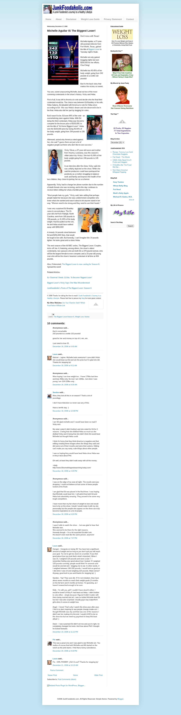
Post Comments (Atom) (67, 679)
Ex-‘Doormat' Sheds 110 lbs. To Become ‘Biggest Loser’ (69, 277)
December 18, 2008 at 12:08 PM (65, 411)
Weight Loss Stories (82, 317)
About (59, 19)
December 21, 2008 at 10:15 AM (65, 665)
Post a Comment (56, 670)
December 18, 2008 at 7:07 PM (65, 538)
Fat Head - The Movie (121, 157)
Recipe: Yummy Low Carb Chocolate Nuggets (123, 153)
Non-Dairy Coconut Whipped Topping (120, 171)
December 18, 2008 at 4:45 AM (65, 346)
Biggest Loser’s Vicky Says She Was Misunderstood (68, 283)
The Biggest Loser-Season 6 (64, 317)
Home (48, 19)
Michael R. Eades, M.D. (122, 197)
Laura (55, 354)
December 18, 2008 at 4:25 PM (65, 471)
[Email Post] (53, 314)
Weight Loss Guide (90, 19)
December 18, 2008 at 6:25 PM (65, 514)
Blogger (120, 699)
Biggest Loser (94, 49)
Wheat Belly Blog (120, 186)
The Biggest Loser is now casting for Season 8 (80, 264)
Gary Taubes (118, 182)
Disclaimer (71, 19)
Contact (130, 19)
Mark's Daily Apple (121, 193)
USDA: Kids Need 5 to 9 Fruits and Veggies (122, 161)
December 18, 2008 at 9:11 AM (65, 365)
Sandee (56, 392)
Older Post (98, 675)
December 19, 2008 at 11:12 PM (65, 632)
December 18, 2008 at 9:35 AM (65, 385)
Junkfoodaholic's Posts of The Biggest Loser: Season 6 (69, 288)
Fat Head (117, 189)
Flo (54, 640)
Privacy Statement (113, 19)
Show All (131, 199)
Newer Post (52, 675)
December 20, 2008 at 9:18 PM (65, 651)
